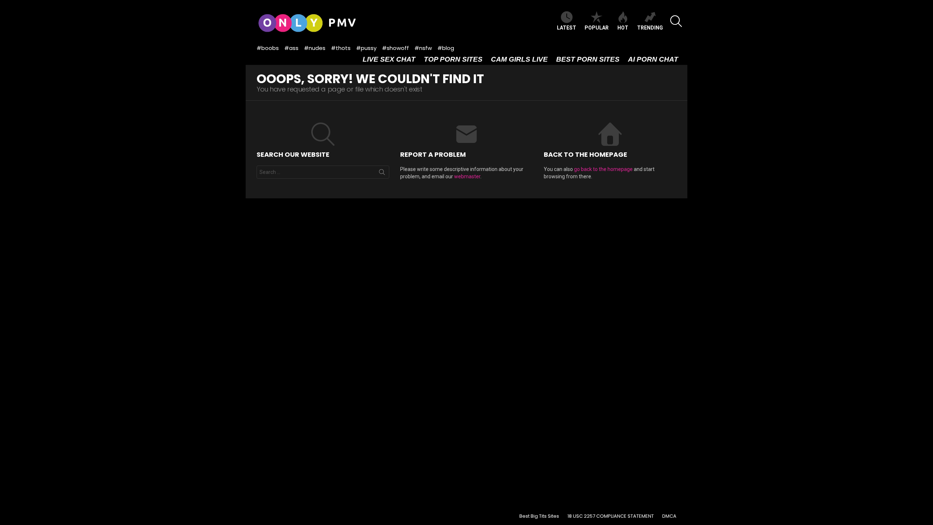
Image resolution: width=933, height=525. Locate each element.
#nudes (314, 48)
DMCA (669, 516)
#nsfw (423, 48)
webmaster (467, 176)
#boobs (268, 48)
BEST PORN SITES (588, 59)
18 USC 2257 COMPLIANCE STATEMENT (610, 516)
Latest (566, 28)
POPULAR (597, 28)
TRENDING (650, 28)
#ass (291, 48)
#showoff (395, 48)
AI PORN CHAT (653, 59)
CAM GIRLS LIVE (519, 59)
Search (382, 174)
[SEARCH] (676, 21)
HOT (622, 28)
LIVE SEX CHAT (389, 59)
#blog (445, 48)
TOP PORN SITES (453, 59)
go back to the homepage (603, 169)
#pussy (366, 48)
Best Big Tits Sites (539, 516)
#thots (341, 48)
